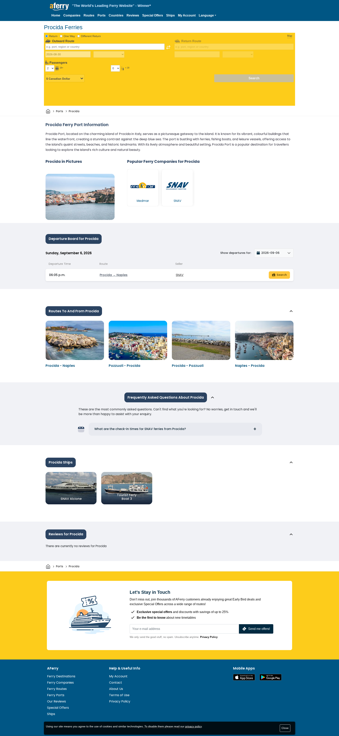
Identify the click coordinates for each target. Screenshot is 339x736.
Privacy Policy (209, 637)
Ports (102, 15)
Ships (170, 15)
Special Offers (152, 15)
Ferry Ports (55, 695)
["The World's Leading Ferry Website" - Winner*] (59, 7)
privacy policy (193, 726)
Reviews (133, 15)
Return (53, 36)
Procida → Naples (114, 275)
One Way (69, 36)
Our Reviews (56, 701)
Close (285, 728)
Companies (71, 15)
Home (55, 15)
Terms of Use (119, 695)
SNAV (179, 275)
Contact (115, 682)
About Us (116, 689)
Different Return (91, 36)
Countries (116, 15)
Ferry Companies (60, 682)
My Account (187, 15)
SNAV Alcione (71, 499)
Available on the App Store (244, 677)
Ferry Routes (57, 689)
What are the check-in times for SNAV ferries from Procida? (140, 429)
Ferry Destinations (61, 676)
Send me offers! (259, 628)
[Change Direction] (168, 47)
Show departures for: (235, 253)
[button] (207, 15)
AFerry (52, 668)
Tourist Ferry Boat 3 (127, 497)
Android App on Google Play (271, 677)
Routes (89, 15)
